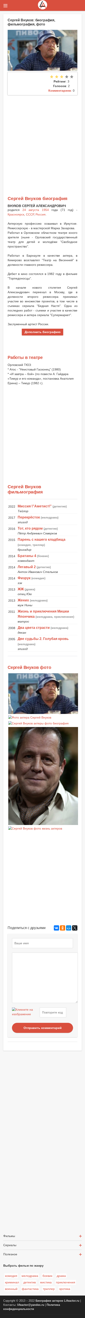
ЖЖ (21, 589)
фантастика (30, 1289)
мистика (46, 1282)
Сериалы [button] (9, 1245)
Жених (23, 600)
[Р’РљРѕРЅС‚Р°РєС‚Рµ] (56, 928)
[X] (74, 928)
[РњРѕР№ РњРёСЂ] (68, 928)
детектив (29, 1282)
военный (11, 1289)
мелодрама (30, 1276)
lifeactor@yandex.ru (30, 1304)
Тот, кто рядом (30, 528)
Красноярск (16, 214)
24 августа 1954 (35, 210)
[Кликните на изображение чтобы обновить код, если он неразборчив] (25, 1012)
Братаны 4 (27, 556)
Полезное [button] (10, 1254)
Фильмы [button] (9, 1236)
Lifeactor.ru (71, 1300)
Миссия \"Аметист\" (35, 506)
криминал (12, 1282)
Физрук (24, 578)
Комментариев (59, 90)
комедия (11, 1276)
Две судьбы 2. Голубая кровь (43, 639)
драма (61, 1276)
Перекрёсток (29, 517)
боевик (47, 1276)
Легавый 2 (27, 567)
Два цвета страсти (34, 628)
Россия (41, 214)
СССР (30, 214)
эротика (64, 1289)
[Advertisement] (42, 139)
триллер (49, 1289)
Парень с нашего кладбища (41, 539)
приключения (65, 1282)
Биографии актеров (49, 1300)
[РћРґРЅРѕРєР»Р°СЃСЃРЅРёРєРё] (62, 928)
